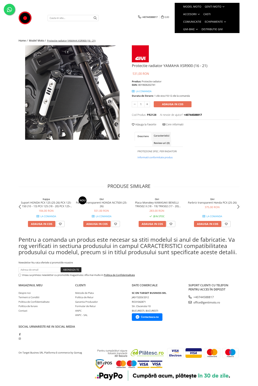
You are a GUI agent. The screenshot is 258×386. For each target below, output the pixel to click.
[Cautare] (95, 18)
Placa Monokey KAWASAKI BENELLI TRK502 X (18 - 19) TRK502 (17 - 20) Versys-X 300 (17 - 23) (157, 204)
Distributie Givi (212, 29)
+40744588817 (203, 297)
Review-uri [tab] (162, 143)
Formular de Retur (85, 306)
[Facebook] (20, 334)
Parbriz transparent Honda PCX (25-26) (212, 202)
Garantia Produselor (86, 301)
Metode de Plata (84, 293)
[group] (72, 92)
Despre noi (25, 293)
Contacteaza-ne (150, 317)
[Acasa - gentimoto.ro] (30, 18)
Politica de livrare (28, 306)
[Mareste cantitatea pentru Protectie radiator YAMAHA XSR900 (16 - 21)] (147, 104)
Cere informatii (174, 124)
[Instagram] (20, 338)
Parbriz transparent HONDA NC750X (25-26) (101, 204)
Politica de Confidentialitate (119, 275)
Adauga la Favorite (145, 124)
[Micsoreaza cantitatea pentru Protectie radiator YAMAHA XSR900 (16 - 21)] (134, 104)
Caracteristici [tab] (161, 135)
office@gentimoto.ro (206, 302)
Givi (102, 199)
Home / (23, 40)
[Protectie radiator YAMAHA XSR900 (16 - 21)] (72, 92)
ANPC (78, 310)
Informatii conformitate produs (155, 157)
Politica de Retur (84, 297)
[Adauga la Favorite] (60, 224)
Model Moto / (37, 40)
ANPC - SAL (81, 315)
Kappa (46, 199)
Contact (23, 310)
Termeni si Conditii (29, 297)
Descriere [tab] (143, 136)
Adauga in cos (172, 104)
